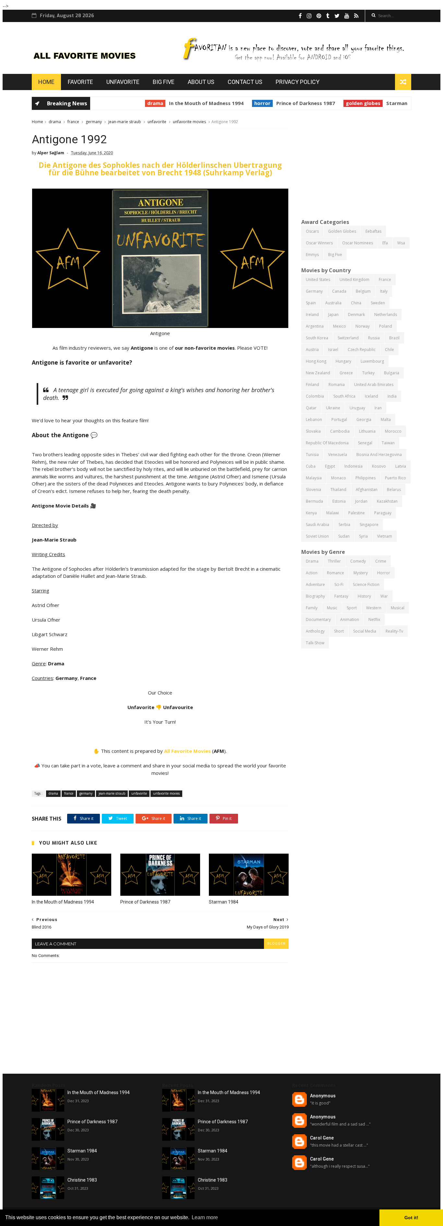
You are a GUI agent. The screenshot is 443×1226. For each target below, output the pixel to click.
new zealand (318, 373)
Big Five (163, 81)
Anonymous (323, 1095)
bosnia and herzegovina (379, 454)
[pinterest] (319, 16)
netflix (374, 619)
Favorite (80, 81)
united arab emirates (373, 384)
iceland (371, 396)
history (364, 596)
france (73, 121)
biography (315, 596)
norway (362, 326)
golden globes (347, 103)
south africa (344, 396)
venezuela (337, 454)
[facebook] (300, 16)
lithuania (367, 431)
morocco (393, 431)
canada (339, 291)
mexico (339, 326)
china (356, 303)
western (373, 608)
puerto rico (395, 478)
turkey (368, 373)
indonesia (353, 466)
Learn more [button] (205, 1217)
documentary (318, 619)
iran (378, 408)
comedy (358, 561)
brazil (394, 338)
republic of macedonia (327, 443)
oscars (312, 231)
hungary (343, 361)
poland (385, 326)
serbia (344, 524)
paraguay (382, 513)
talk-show (315, 643)
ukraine (333, 408)
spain (311, 303)
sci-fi (338, 584)
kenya (311, 513)
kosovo (379, 466)
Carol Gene (322, 1137)
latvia (400, 466)
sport (352, 608)
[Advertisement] (356, 163)
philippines (365, 478)
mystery (360, 573)
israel (333, 349)
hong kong (316, 361)
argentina (315, 326)
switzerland (348, 338)
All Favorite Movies (187, 751)
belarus (394, 489)
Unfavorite (122, 81)
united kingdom (354, 279)
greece (346, 373)
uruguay (357, 408)
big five (335, 254)
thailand (338, 489)
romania (337, 384)
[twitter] (337, 16)
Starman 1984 (388, 103)
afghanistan (366, 489)
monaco (338, 478)
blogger (276, 943)
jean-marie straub (124, 121)
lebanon (314, 419)
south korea (317, 338)
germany (94, 121)
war (384, 596)
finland (312, 384)
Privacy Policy (297, 81)
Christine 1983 (82, 1180)
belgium (363, 291)
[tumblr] (327, 16)
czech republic (362, 349)
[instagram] (309, 16)
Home (46, 81)
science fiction (366, 584)
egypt (330, 466)
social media (364, 631)
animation (349, 619)
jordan (361, 501)
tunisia (312, 454)
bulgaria (391, 373)
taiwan (388, 443)
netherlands (385, 314)
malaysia (314, 478)
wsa (401, 243)
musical (397, 608)
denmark (356, 314)
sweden (378, 303)
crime (380, 561)
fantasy (341, 596)
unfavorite (157, 121)
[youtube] (346, 16)
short (339, 631)
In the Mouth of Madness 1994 (191, 103)
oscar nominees (357, 243)
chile (389, 349)
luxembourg (372, 361)
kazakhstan (387, 501)
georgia (363, 419)
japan (333, 314)
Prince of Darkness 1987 (290, 103)
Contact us (245, 81)
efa (385, 243)
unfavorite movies (189, 121)
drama (140, 103)
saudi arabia (317, 524)
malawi (332, 513)
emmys (312, 254)
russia (374, 338)
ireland (312, 314)
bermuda (314, 501)
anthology (315, 631)
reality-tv (394, 631)
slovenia (313, 489)
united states (318, 279)
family (311, 608)
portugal (339, 419)
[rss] (356, 16)
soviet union (317, 536)
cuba (311, 466)
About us (201, 81)
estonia (339, 501)
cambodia (340, 431)
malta (386, 419)
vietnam (384, 536)
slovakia (313, 431)
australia (333, 303)
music (332, 608)
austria (312, 349)
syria (363, 536)
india (392, 396)
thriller (334, 561)
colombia (315, 396)
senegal (365, 443)
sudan (344, 536)
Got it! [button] (411, 1217)
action (311, 573)
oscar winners (319, 243)
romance (335, 573)
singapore (369, 524)
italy (384, 291)
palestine (356, 513)
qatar (311, 408)
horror (247, 103)
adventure (315, 584)
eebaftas (373, 231)
